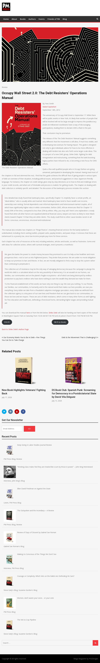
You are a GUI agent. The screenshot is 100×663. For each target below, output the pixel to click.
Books (23, 19)
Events (42, 19)
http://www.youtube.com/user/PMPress (17, 411)
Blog (65, 19)
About (14, 19)
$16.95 (7, 322)
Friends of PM (54, 19)
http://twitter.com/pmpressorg (4, 411)
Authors (32, 19)
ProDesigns (93, 658)
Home (6, 19)
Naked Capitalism (49, 107)
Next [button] (97, 380)
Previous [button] (3, 380)
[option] (25, 377)
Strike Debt (53, 312)
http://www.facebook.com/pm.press (23, 411)
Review (4, 87)
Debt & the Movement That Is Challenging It (79, 337)
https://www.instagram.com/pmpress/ (10, 411)
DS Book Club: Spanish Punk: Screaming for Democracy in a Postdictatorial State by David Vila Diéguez (74, 393)
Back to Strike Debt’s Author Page (15, 329)
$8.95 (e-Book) (60, 322)
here (28, 312)
